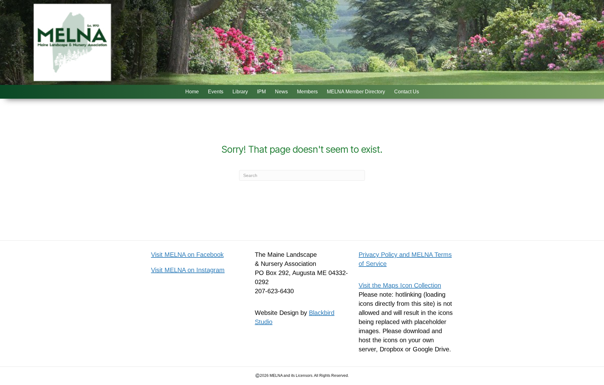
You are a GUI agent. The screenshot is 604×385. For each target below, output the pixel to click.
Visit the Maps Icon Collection (400, 285)
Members (307, 91)
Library (240, 91)
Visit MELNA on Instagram (188, 270)
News (281, 91)
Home (192, 91)
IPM (261, 91)
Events (215, 91)
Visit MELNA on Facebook (187, 254)
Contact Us (406, 91)
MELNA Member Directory (356, 91)
